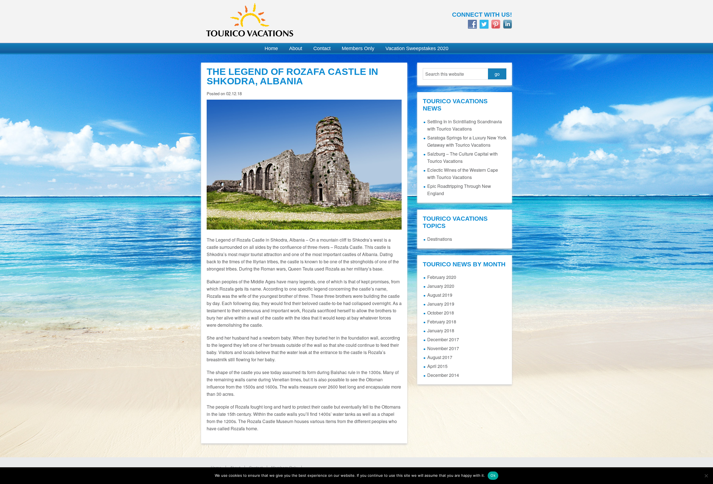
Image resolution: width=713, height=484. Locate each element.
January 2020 (440, 286)
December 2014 (443, 375)
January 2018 (440, 330)
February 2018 (441, 321)
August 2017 (439, 357)
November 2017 (443, 348)
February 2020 (441, 277)
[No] (706, 475)
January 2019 (440, 304)
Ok (492, 475)
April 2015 (437, 366)
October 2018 (440, 312)
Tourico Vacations (275, 21)
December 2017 (443, 339)
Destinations (439, 239)
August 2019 (439, 295)
